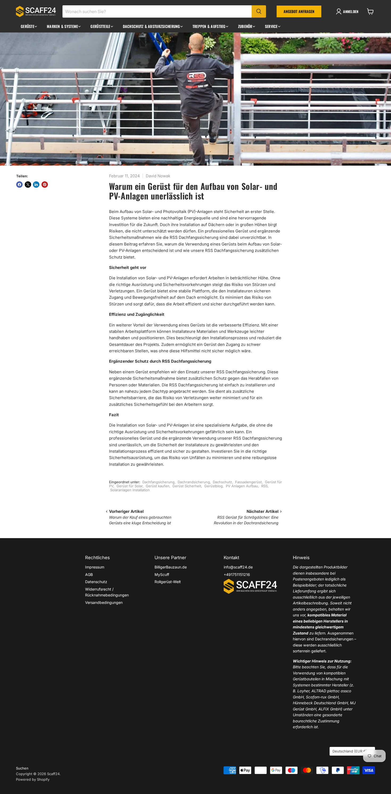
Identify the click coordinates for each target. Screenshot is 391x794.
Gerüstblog (213, 486)
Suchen (22, 768)
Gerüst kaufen (157, 486)
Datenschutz (96, 581)
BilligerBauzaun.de (171, 567)
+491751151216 (237, 574)
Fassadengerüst (248, 482)
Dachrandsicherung (194, 482)
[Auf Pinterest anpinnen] (44, 184)
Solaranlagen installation (130, 490)
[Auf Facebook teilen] (19, 184)
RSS (264, 486)
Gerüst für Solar (130, 486)
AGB (89, 574)
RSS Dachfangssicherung (241, 371)
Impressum (94, 567)
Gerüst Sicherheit (186, 486)
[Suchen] (259, 11)
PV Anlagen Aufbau (242, 486)
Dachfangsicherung (158, 482)
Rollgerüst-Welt (168, 581)
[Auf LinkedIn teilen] (36, 184)
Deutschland (349, 751)
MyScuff (162, 574)
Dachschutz (222, 482)
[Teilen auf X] (28, 184)
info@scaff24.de (238, 567)
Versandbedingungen (104, 602)
